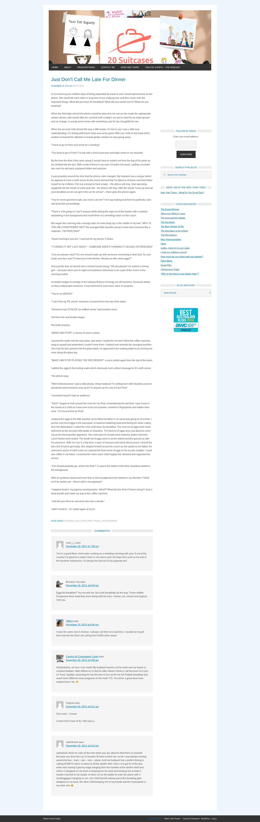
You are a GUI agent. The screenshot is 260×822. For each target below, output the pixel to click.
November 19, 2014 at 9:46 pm (82, 624)
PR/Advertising (86, 67)
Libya (163, 243)
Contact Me (108, 67)
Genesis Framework (191, 819)
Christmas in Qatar (170, 269)
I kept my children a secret (174, 252)
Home (55, 67)
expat (83, 521)
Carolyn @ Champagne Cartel (82, 656)
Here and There (130, 67)
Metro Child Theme (172, 819)
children (69, 521)
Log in (214, 819)
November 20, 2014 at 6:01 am (82, 706)
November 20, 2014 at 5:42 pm (82, 745)
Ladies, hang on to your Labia (175, 248)
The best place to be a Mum (174, 231)
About (67, 67)
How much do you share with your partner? (182, 256)
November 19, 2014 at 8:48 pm (82, 585)
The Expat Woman (170, 209)
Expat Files (166, 265)
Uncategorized (109, 521)
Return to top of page (51, 819)
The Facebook (168, 222)
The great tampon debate (173, 218)
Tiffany (69, 621)
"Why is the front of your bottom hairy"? (180, 273)
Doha (77, 521)
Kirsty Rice (78, 86)
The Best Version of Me (172, 226)
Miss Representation (171, 239)
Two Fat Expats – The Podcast (162, 67)
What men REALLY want (173, 213)
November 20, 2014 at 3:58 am (82, 660)
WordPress (205, 819)
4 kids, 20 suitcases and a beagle (130, 37)
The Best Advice (169, 235)
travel (97, 521)
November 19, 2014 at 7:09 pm (82, 546)
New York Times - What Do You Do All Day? (182, 192)
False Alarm (166, 260)
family (90, 521)
